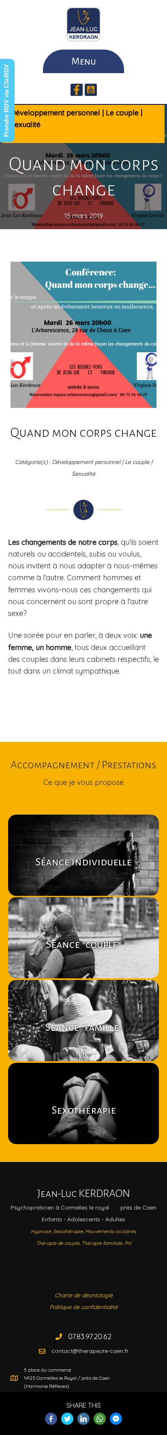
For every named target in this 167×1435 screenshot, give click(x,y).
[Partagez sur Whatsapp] (100, 1419)
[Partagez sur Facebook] (51, 1419)
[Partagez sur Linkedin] (83, 1419)
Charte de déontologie (84, 1295)
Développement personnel (55, 112)
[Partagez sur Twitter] (67, 1419)
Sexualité (26, 124)
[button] (77, 90)
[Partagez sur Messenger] (116, 1419)
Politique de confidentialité (83, 1307)
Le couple (122, 112)
